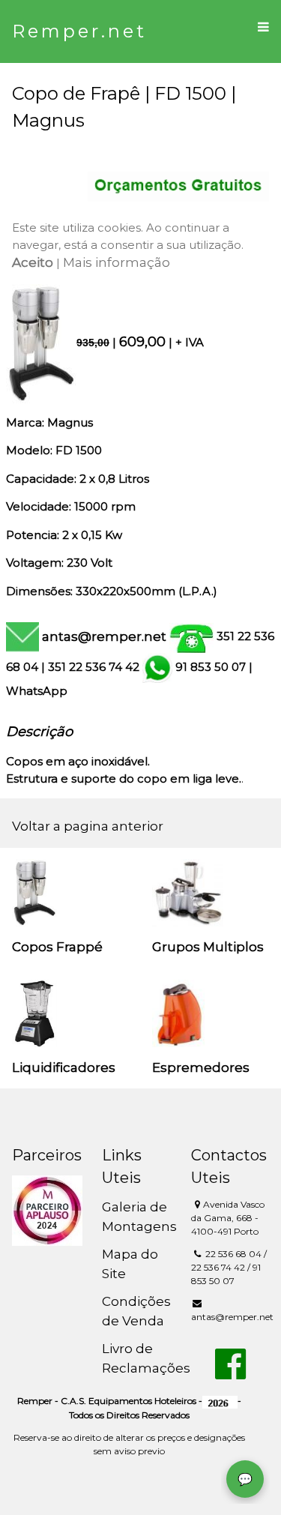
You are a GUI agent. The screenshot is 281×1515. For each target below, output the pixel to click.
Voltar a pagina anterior (87, 826)
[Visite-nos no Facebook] (230, 1372)
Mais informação (116, 262)
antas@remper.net (104, 636)
